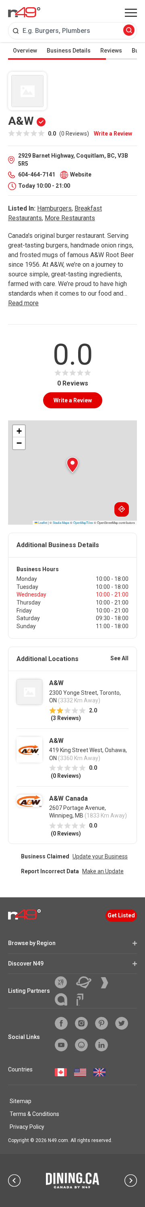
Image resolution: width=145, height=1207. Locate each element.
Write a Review (113, 133)
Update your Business (100, 856)
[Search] (129, 30)
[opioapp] (81, 1045)
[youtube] (61, 1045)
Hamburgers (54, 208)
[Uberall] (87, 982)
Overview (25, 50)
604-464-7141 (36, 174)
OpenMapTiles (83, 522)
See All (119, 658)
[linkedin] (101, 1045)
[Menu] (131, 13)
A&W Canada (68, 798)
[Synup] (107, 983)
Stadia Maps (61, 522)
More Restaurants (70, 218)
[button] (72, 465)
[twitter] (122, 1023)
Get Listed (121, 915)
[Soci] (80, 999)
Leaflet (42, 522)
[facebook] (61, 1023)
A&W (56, 683)
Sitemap (20, 1101)
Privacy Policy (27, 1127)
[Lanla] (64, 999)
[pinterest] (101, 1023)
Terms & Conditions (34, 1114)
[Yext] (64, 982)
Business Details (69, 50)
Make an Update (103, 871)
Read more (23, 303)
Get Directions (121, 509)
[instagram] (81, 1023)
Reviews (111, 50)
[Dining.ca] (72, 1180)
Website (80, 174)
